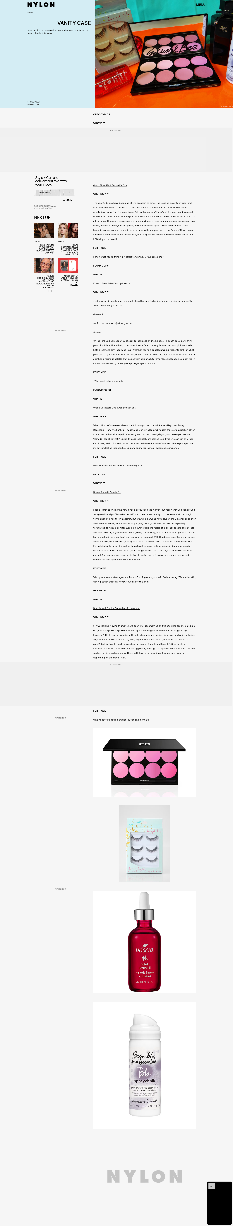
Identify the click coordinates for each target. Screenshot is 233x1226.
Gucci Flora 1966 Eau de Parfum (110, 185)
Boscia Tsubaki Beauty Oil (107, 492)
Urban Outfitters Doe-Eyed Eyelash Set (114, 407)
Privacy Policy (47, 208)
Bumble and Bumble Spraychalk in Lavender (116, 608)
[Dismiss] (229, 1184)
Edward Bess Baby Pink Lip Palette (111, 283)
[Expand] (210, 1184)
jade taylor (35, 102)
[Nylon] (41, 4)
